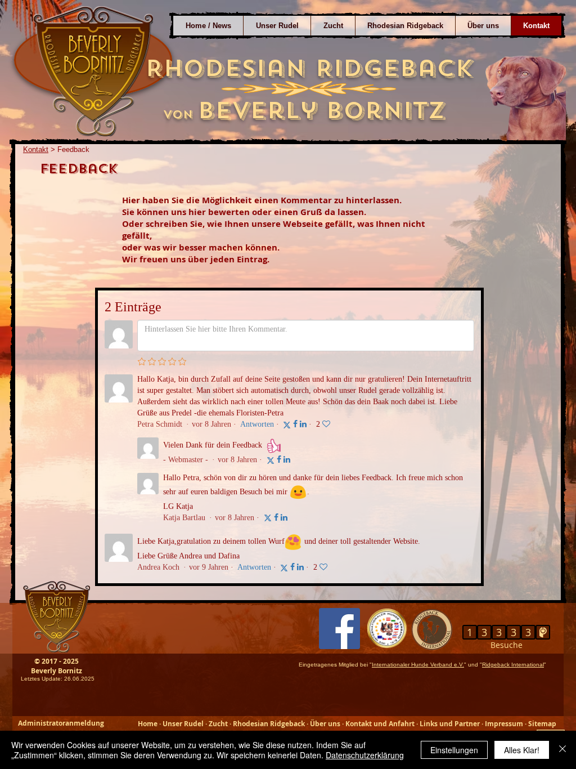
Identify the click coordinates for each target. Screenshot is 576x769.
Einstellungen (454, 749)
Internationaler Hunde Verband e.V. (418, 664)
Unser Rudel (183, 723)
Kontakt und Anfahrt (380, 723)
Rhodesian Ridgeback (269, 723)
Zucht (218, 723)
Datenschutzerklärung (365, 755)
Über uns (325, 723)
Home (148, 723)
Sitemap (542, 723)
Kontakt (35, 149)
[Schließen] (562, 750)
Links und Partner (450, 723)
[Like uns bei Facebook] (339, 628)
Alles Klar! (521, 749)
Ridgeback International (513, 664)
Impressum (504, 723)
